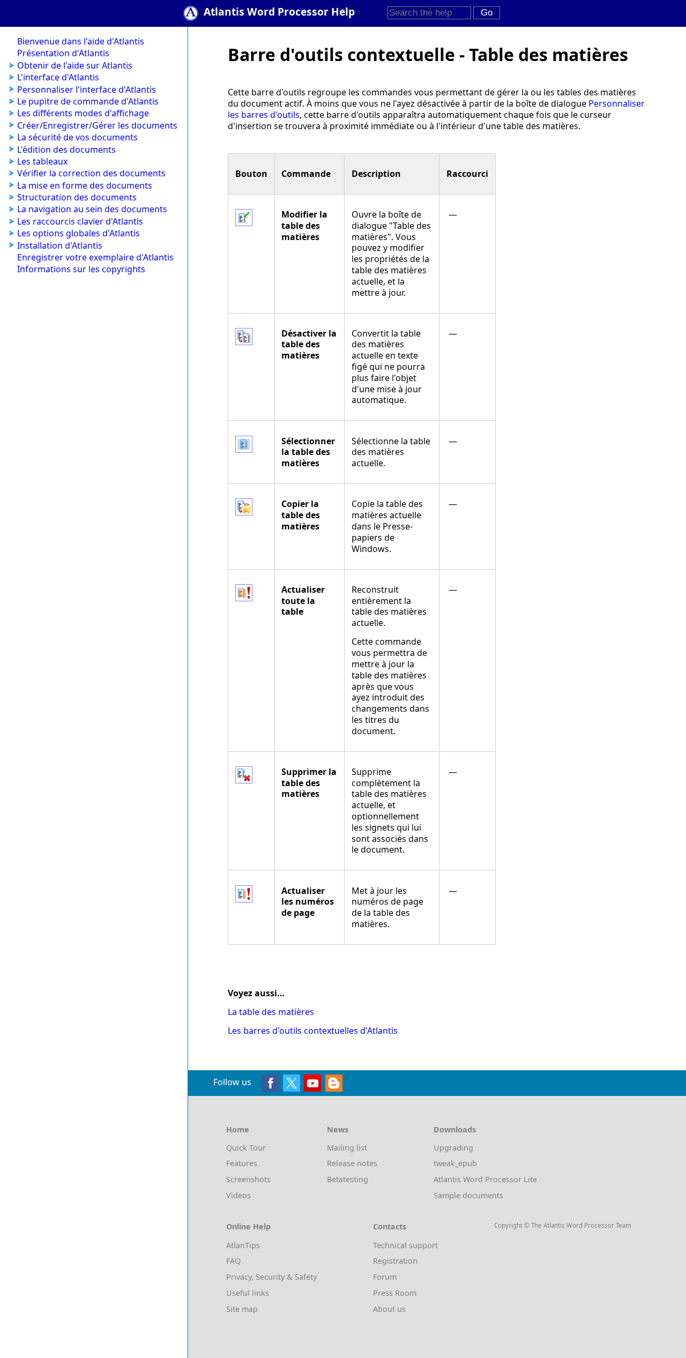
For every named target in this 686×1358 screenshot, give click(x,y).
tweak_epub (455, 1163)
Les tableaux (42, 161)
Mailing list (347, 1148)
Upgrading (453, 1148)
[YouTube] (312, 1082)
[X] (291, 1082)
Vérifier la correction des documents (91, 173)
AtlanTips (243, 1245)
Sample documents (468, 1195)
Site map (242, 1309)
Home (237, 1129)
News (337, 1129)
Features (241, 1163)
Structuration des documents (77, 197)
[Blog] (333, 1082)
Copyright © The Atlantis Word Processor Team (562, 1225)
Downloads (455, 1129)
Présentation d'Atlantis (63, 53)
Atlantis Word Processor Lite (485, 1179)
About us (389, 1309)
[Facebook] (270, 1082)
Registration (395, 1261)
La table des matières (271, 1012)
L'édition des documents (66, 149)
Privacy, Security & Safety (271, 1277)
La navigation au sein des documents (92, 209)
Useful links (247, 1293)
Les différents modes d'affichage (83, 113)
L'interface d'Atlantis (58, 77)
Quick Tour (246, 1148)
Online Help (248, 1226)
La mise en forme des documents (84, 185)
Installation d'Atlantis (59, 245)
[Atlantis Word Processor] (193, 12)
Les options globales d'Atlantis (78, 233)
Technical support (405, 1245)
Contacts (389, 1226)
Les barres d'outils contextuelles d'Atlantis (313, 1030)
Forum (385, 1277)
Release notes (352, 1163)
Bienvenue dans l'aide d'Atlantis (80, 41)
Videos (238, 1195)
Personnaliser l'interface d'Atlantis (86, 89)
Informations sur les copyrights (81, 269)
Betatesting (347, 1179)
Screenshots (248, 1179)
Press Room (394, 1293)
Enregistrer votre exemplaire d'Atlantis (95, 257)
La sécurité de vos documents (77, 137)
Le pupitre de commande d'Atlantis (88, 101)
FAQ (233, 1261)
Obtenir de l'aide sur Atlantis (74, 65)
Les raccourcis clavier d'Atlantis (80, 221)
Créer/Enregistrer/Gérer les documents (97, 125)
